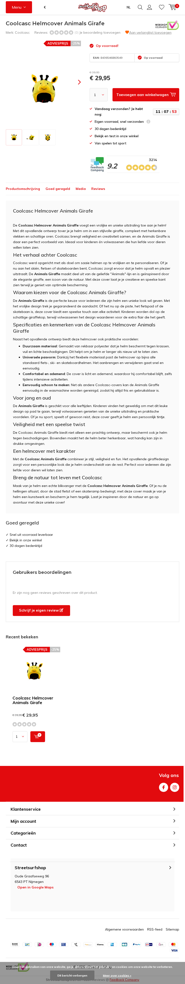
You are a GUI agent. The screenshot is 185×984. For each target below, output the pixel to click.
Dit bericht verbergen (72, 975)
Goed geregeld (58, 189)
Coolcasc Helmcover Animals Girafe (33, 700)
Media (81, 189)
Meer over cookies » (117, 975)
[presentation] (75, 82)
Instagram (174, 787)
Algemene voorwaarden (124, 929)
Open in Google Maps (35, 887)
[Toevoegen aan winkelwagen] (37, 736)
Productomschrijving (23, 189)
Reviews (98, 189)
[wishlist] (161, 7)
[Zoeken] (140, 7)
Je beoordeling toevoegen (99, 32)
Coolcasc (22, 32)
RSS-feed (154, 929)
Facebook (163, 787)
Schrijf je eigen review (39, 610)
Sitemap (172, 929)
